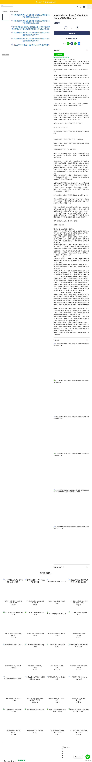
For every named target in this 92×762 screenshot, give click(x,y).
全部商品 (4, 12)
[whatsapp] (75, 43)
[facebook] (71, 43)
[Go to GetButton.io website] (88, 760)
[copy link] (79, 43)
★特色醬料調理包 (13, 12)
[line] (68, 43)
